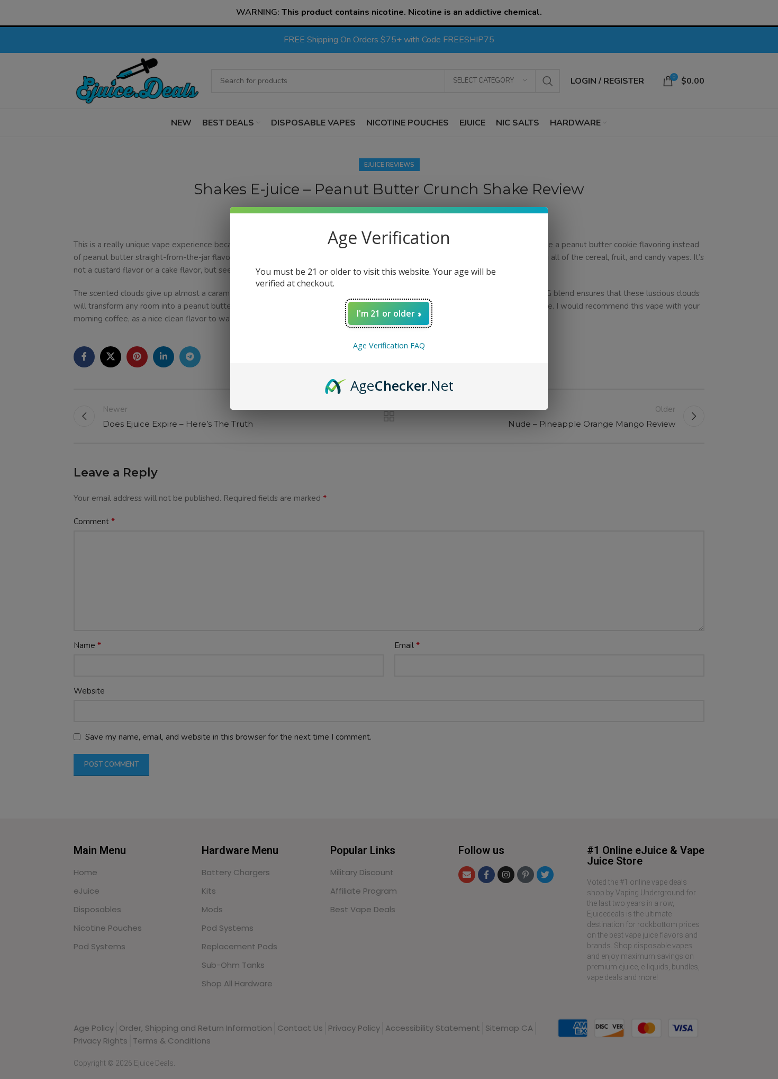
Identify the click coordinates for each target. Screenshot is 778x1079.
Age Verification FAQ (389, 345)
